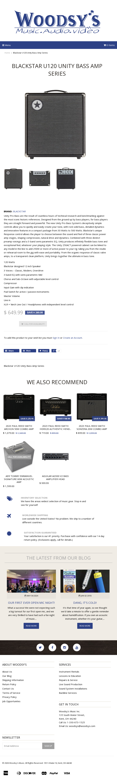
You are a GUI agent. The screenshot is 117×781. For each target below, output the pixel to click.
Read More (31, 625)
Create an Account (72, 337)
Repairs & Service (68, 680)
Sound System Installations (73, 688)
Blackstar (19, 211)
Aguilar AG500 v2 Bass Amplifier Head (55, 477)
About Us (7, 671)
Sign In (56, 337)
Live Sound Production (70, 684)
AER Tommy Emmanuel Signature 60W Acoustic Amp (19, 478)
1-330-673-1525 (76, 722)
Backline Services (68, 692)
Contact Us (8, 688)
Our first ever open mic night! (31, 603)
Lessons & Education (70, 675)
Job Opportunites (11, 701)
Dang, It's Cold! (85, 603)
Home (7, 52)
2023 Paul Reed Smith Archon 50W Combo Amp (19, 427)
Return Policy (9, 684)
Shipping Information (13, 680)
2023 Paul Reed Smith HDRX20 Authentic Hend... (55, 427)
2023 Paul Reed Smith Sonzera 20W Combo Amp (92, 427)
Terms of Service (11, 692)
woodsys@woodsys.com (82, 726)
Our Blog (7, 675)
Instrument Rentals (69, 671)
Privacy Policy (9, 696)
